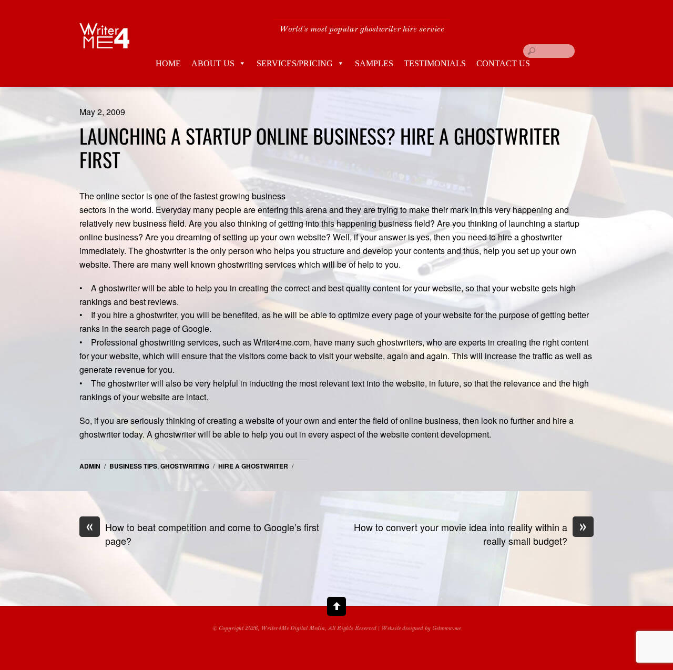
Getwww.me (446, 629)
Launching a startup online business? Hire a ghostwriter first (319, 148)
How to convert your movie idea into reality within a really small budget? (470, 534)
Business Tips (133, 466)
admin (89, 466)
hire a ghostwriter (253, 466)
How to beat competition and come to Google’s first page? (202, 534)
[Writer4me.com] (104, 40)
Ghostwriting (184, 466)
